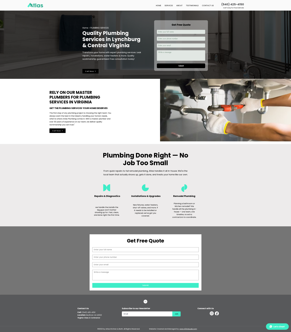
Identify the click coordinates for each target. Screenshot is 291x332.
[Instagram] (212, 313)
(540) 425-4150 (232, 4)
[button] (169, 5)
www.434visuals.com (188, 329)
